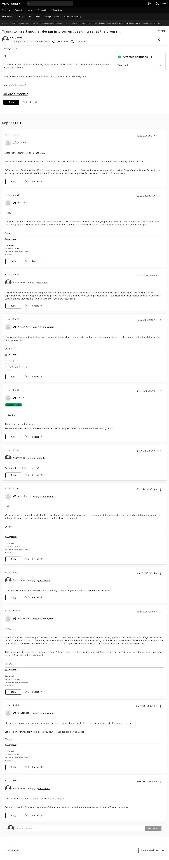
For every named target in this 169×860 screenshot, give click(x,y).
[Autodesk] (11, 3)
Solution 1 (123, 65)
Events (39, 16)
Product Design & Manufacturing (24, 23)
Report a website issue (152, 850)
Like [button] (23, 102)
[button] (166, 40)
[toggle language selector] (149, 3)
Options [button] (161, 31)
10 (14, 610)
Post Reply (153, 828)
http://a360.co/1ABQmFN (15, 93)
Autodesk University (72, 16)
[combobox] (50, 3)
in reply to (37, 282)
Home (4, 23)
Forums (21, 16)
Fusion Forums (46, 23)
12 (14, 780)
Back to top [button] (13, 850)
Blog (31, 16)
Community (8, 16)
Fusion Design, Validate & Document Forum (74, 23)
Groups (48, 16)
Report (33, 102)
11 (14, 705)
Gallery (57, 16)
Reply (11, 102)
